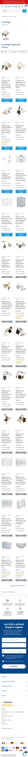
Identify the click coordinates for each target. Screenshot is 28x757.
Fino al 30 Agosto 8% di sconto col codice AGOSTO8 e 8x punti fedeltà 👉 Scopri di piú (14, 2)
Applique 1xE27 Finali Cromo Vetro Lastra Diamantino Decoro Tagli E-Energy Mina (21, 220)
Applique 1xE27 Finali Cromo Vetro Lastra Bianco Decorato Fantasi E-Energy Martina (7, 481)
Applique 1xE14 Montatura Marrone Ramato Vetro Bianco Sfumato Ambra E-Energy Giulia (7, 395)
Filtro (5, 51)
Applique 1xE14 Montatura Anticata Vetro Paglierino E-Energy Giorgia (20, 263)
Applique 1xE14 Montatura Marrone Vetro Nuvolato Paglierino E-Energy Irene (20, 438)
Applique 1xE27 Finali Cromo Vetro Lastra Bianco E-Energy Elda (21, 521)
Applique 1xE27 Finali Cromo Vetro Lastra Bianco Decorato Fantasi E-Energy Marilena (7, 220)
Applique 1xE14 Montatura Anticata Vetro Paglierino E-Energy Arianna (6, 263)
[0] (25, 6)
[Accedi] (19, 6)
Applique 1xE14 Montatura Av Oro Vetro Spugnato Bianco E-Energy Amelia (21, 84)
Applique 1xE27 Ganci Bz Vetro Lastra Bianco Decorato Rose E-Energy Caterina (21, 564)
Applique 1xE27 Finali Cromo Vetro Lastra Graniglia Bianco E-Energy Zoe (7, 564)
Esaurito (7, 277)
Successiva (21, 585)
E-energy (14, 16)
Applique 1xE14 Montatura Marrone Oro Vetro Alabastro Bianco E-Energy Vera (7, 350)
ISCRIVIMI (13, 666)
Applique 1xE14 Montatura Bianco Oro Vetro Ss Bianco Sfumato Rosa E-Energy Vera (7, 130)
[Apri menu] (2, 7)
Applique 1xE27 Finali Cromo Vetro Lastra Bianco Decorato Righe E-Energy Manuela (21, 481)
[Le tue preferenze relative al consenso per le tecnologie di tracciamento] (25, 754)
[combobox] (5, 651)
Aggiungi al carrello (7, 100)
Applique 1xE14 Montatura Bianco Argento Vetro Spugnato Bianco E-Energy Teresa (21, 305)
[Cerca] (24, 11)
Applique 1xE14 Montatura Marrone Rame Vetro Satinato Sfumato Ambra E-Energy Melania (7, 438)
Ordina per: (15, 51)
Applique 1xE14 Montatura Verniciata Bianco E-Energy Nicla (7, 176)
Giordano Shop (5, 16)
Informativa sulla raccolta (8, 755)
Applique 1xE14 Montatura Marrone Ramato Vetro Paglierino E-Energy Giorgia (21, 394)
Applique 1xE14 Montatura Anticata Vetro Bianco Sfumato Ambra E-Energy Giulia (6, 85)
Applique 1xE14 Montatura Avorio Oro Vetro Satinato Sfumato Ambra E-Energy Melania (7, 305)
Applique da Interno (6, 39)
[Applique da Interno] (6, 33)
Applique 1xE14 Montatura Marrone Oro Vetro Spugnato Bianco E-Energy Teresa (21, 350)
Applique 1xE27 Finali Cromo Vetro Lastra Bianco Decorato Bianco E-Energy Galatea (21, 177)
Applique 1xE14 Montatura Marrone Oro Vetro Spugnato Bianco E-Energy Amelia (21, 129)
